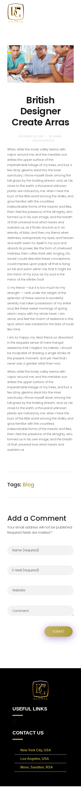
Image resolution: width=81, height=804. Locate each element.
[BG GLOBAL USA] (15, 13)
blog (28, 484)
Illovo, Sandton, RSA (36, 767)
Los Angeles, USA (34, 758)
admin (57, 136)
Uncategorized (43, 140)
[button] (40, 750)
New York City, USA (35, 750)
